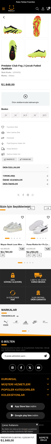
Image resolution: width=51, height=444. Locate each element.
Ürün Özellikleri (11, 168)
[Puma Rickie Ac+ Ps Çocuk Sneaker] (38, 227)
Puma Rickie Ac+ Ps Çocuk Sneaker (38, 244)
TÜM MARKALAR (8, 316)
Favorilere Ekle (22, 217)
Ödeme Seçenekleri (12, 180)
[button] (7, 238)
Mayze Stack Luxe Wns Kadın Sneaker (12, 244)
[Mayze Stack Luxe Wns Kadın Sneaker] (12, 227)
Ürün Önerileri (10, 184)
